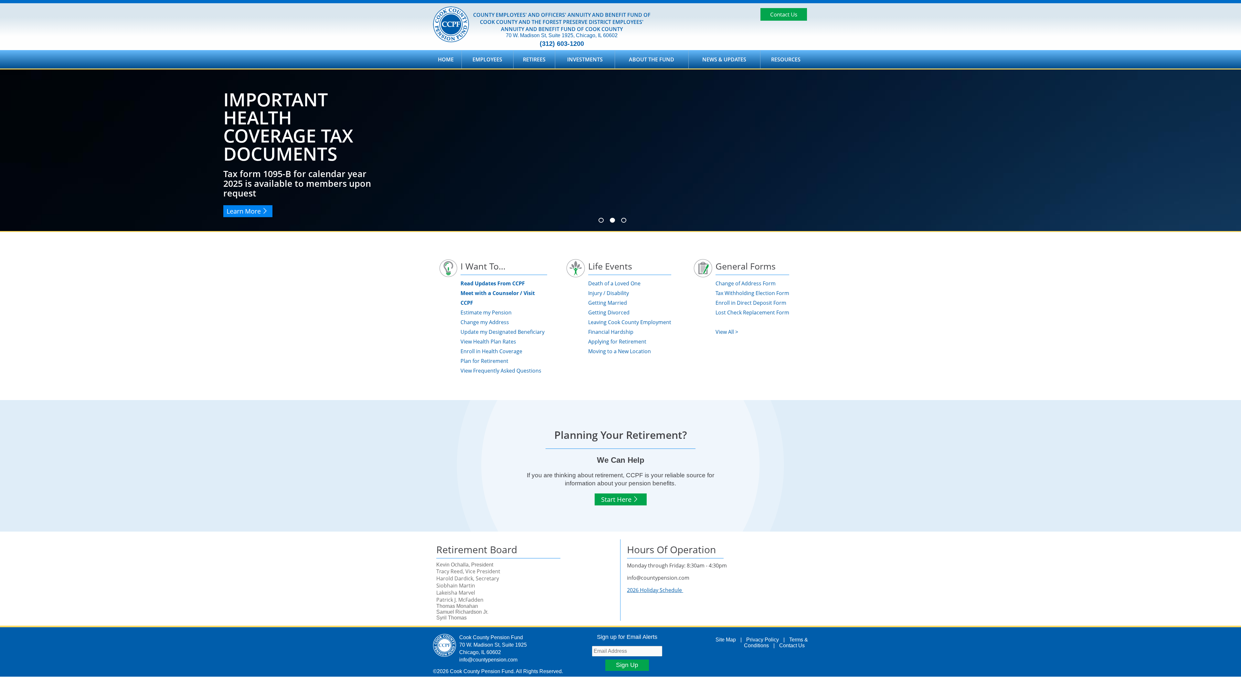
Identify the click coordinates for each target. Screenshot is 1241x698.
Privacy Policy (762, 639)
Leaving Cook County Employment (629, 322)
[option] (620, 150)
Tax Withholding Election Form (752, 293)
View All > (727, 331)
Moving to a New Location (619, 351)
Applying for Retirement (617, 341)
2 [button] (612, 220)
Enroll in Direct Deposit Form (751, 302)
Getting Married (607, 302)
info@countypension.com (488, 659)
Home (446, 59)
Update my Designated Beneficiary (503, 331)
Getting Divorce (607, 312)
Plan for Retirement (484, 361)
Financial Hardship (610, 331)
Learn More (244, 211)
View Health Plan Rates (488, 341)
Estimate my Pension (486, 312)
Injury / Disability (608, 293)
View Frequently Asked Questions (501, 370)
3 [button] (623, 220)
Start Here (616, 499)
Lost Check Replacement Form (752, 312)
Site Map (726, 639)
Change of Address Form (746, 283)
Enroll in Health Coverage (491, 351)
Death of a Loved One (614, 283)
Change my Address (485, 322)
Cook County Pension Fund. (482, 671)
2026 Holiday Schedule (655, 590)
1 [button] (601, 220)
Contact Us (783, 14)
